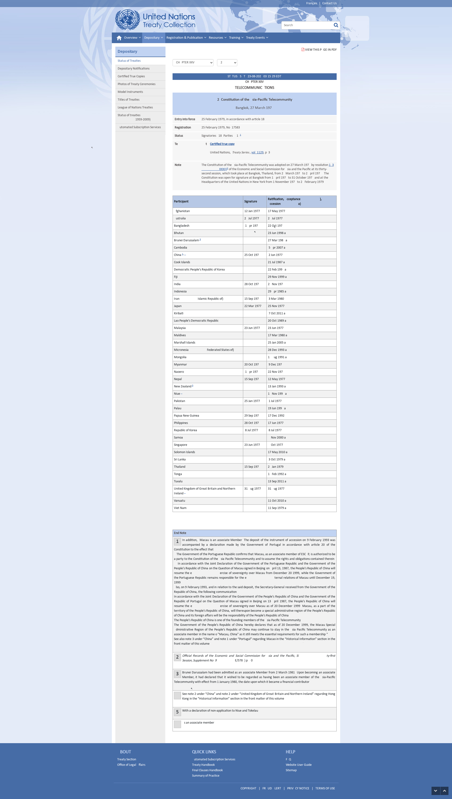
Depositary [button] (152, 38)
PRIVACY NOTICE (298, 788)
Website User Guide (299, 765)
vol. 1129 (257, 152)
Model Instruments (130, 92)
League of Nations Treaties (135, 107)
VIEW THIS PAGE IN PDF (321, 50)
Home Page (155, 19)
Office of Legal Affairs (131, 765)
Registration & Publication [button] (185, 38)
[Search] (336, 25)
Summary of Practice (205, 776)
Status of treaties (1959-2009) (134, 117)
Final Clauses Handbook (207, 770)
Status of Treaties (129, 61)
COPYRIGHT (248, 788)
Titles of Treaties (128, 100)
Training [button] (235, 38)
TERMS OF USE (325, 788)
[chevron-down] (436, 791)
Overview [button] (131, 38)
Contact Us (329, 3)
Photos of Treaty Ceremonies (136, 84)
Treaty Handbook (203, 765)
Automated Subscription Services (139, 127)
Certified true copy (222, 144)
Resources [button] (216, 38)
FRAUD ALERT (271, 788)
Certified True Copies (131, 76)
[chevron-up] (444, 791)
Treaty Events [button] (256, 38)
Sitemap (291, 770)
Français (311, 3)
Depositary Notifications (133, 68)
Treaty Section (126, 759)
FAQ (288, 759)
